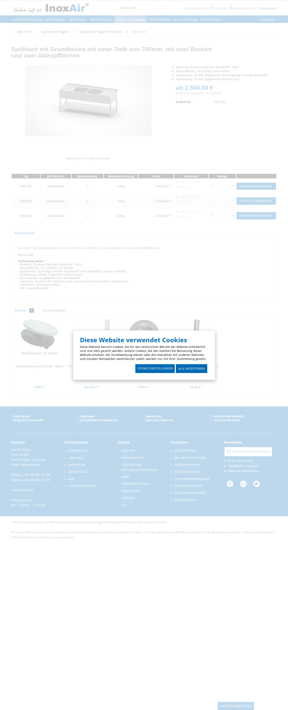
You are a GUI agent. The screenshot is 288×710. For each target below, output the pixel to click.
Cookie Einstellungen (155, 368)
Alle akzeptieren (191, 368)
